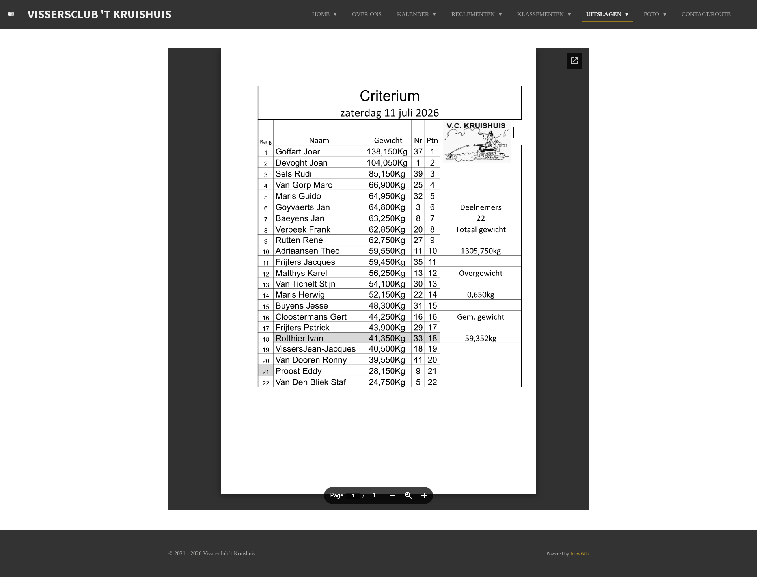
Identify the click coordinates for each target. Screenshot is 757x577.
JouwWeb (579, 554)
